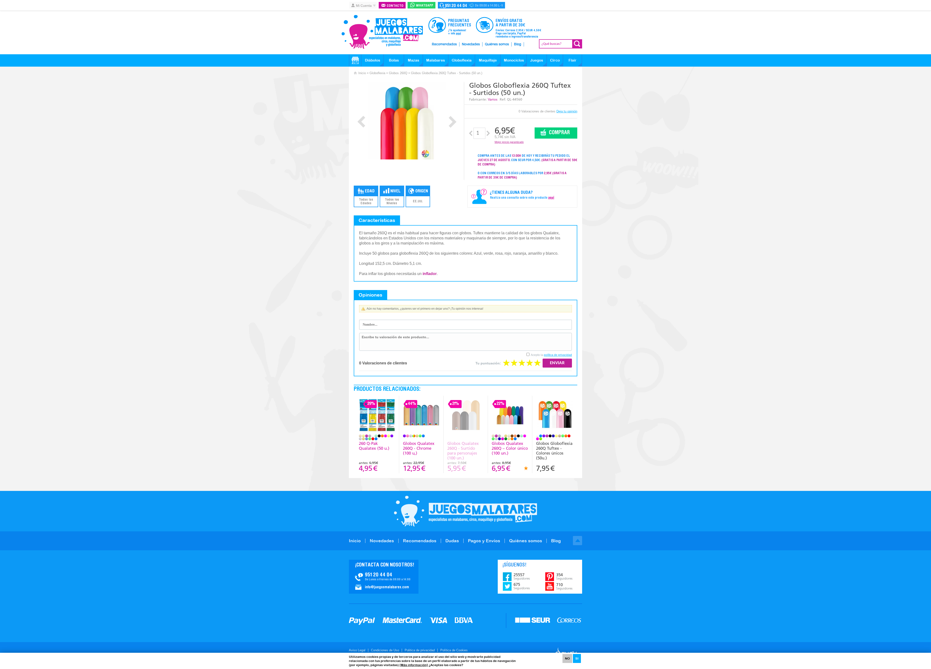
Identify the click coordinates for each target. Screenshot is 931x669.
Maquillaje (488, 60)
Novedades (471, 44)
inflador (430, 274)
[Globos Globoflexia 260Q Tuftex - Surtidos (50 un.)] (407, 120)
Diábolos (372, 60)
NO (567, 658)
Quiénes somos (497, 44)
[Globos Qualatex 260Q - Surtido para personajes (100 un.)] (465, 415)
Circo (555, 60)
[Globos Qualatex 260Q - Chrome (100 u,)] (421, 415)
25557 (522, 576)
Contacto (395, 6)
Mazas (413, 60)
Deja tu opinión (566, 111)
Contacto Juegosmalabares (471, 5)
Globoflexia (462, 60)
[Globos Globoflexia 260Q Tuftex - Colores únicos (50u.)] (554, 415)
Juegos (536, 60)
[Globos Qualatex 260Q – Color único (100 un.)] (510, 415)
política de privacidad (558, 355)
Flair (573, 60)
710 (564, 586)
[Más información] (414, 665)
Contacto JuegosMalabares (383, 577)
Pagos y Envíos (484, 540)
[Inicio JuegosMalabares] (355, 60)
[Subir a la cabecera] (577, 540)
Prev (361, 122)
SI (576, 658)
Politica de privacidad (420, 650)
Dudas (452, 540)
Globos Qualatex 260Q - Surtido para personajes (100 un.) (463, 450)
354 (564, 576)
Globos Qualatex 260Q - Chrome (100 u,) (418, 448)
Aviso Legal (357, 650)
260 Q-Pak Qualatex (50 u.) (374, 446)
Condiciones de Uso (385, 650)
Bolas (394, 60)
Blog (517, 44)
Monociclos (514, 60)
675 (522, 586)
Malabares (435, 60)
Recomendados (444, 44)
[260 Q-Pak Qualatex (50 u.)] (377, 415)
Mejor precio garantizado (509, 142)
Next (453, 122)
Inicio (362, 73)
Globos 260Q (398, 73)
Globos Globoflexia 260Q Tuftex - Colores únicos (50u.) (554, 450)
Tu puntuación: (488, 363)
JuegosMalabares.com (382, 32)
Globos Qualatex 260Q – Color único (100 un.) (510, 448)
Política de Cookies (454, 650)
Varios (492, 99)
